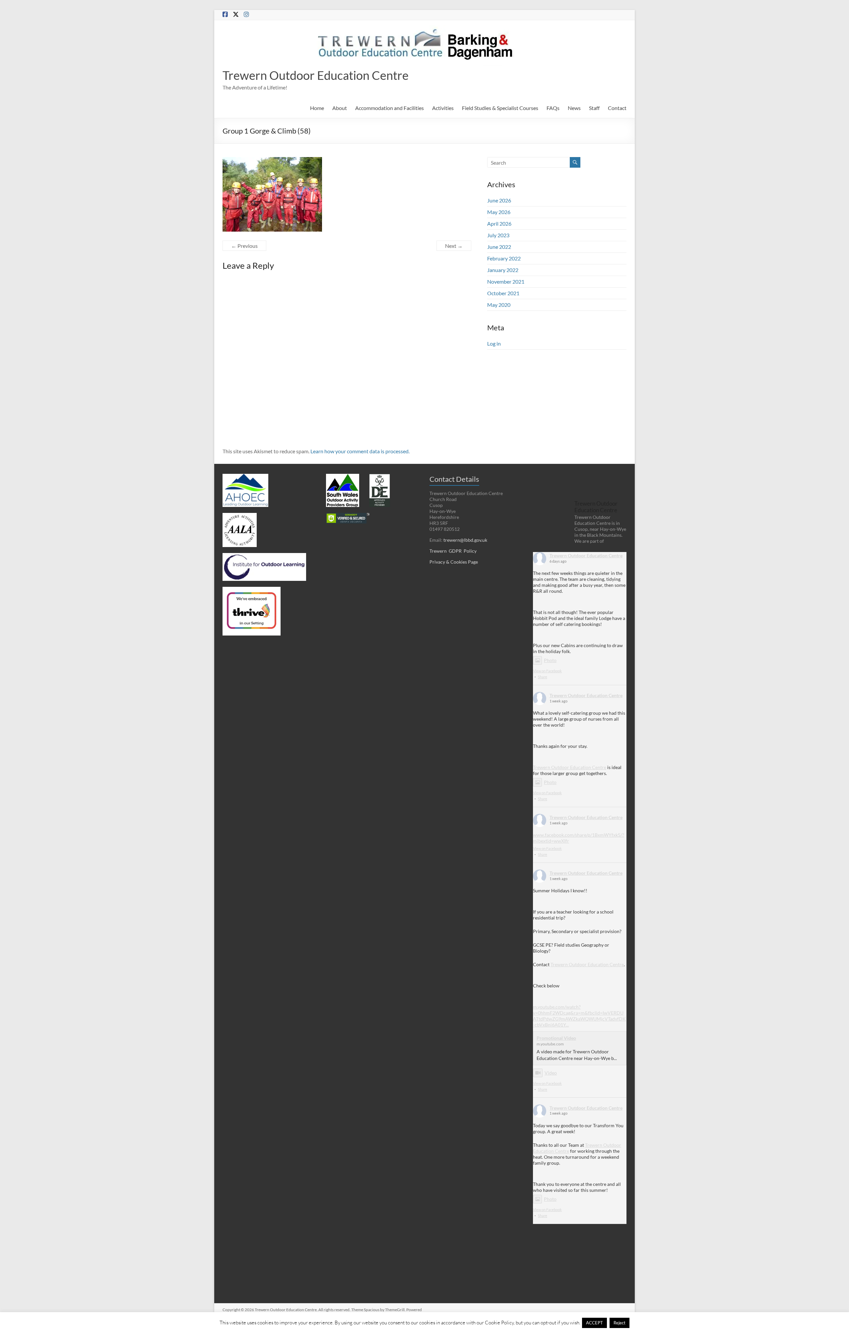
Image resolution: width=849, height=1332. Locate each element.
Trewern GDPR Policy (453, 551)
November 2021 (505, 281)
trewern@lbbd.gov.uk (465, 540)
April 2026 (499, 223)
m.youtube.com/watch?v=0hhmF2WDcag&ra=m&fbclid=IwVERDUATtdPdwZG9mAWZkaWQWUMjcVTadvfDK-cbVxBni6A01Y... (579, 1015)
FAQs (553, 108)
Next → (454, 246)
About (339, 108)
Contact (617, 108)
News (574, 108)
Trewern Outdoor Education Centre (316, 75)
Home (317, 108)
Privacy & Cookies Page (453, 562)
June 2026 (499, 200)
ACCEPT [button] (594, 1322)
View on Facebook (547, 671)
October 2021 (503, 293)
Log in (494, 343)
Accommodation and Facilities (389, 108)
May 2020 (498, 305)
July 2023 (498, 235)
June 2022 (499, 247)
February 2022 (504, 258)
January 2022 (502, 270)
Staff (594, 108)
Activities (443, 108)
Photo (550, 660)
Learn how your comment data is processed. (360, 451)
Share (542, 677)
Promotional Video (556, 1038)
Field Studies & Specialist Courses (500, 108)
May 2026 (498, 212)
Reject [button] (619, 1322)
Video (551, 1073)
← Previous (244, 246)
